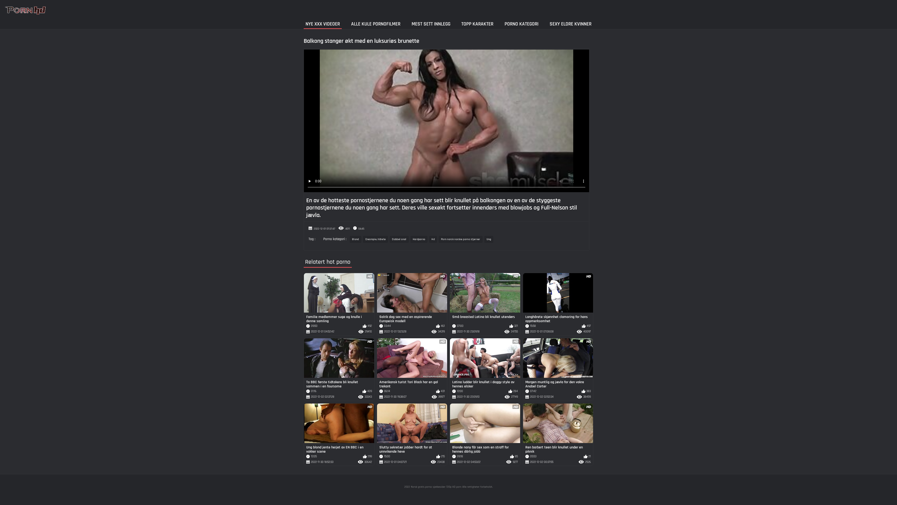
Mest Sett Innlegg (431, 24)
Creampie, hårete (375, 239)
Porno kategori (521, 24)
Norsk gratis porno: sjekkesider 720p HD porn (436, 487)
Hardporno (419, 239)
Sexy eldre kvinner (570, 24)
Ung (489, 239)
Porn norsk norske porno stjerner (460, 239)
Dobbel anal (399, 239)
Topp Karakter (477, 24)
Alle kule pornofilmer (375, 24)
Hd (433, 239)
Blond (355, 239)
